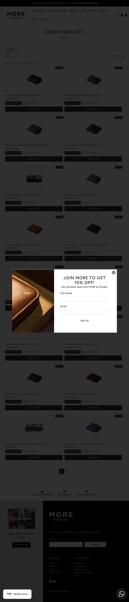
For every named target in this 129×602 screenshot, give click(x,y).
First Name (66, 293)
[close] (113, 272)
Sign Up (84, 320)
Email (63, 306)
